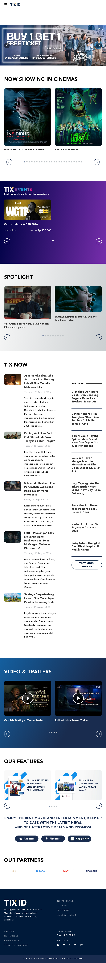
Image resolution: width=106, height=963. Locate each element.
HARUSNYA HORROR (66, 150)
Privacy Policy (13, 941)
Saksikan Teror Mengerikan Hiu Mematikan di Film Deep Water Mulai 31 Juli (86, 465)
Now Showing (65, 901)
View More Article (86, 565)
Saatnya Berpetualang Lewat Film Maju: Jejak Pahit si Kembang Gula (39, 598)
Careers (9, 931)
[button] (9, 162)
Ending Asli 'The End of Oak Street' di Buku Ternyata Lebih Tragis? (39, 437)
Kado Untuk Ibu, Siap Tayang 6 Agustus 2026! (85, 527)
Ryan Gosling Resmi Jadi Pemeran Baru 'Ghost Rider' (84, 509)
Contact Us (11, 936)
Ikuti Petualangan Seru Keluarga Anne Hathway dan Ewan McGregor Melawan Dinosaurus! (39, 541)
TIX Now (62, 906)
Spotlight (63, 910)
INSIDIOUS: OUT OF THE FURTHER (24, 150)
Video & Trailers (66, 915)
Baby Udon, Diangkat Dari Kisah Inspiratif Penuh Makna (86, 546)
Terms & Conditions (16, 945)
